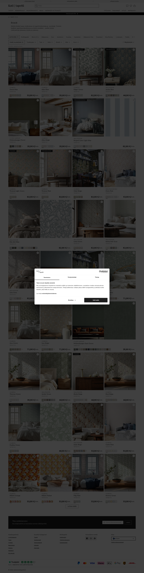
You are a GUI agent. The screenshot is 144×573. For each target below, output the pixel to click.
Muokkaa (71, 300)
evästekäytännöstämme (49, 293)
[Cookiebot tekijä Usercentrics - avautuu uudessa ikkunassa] (100, 271)
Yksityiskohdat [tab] (72, 277)
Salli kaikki (96, 300)
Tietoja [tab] (97, 277)
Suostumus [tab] (47, 277)
